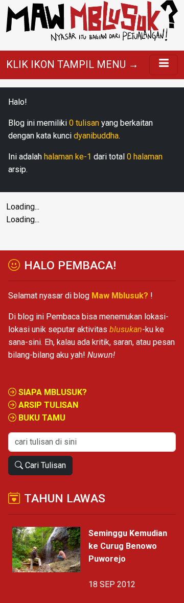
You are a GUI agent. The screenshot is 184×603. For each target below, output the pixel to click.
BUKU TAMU (40, 418)
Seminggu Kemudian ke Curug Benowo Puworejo (127, 546)
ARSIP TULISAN (47, 405)
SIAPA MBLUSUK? (51, 392)
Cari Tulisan (44, 465)
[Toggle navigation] (163, 65)
